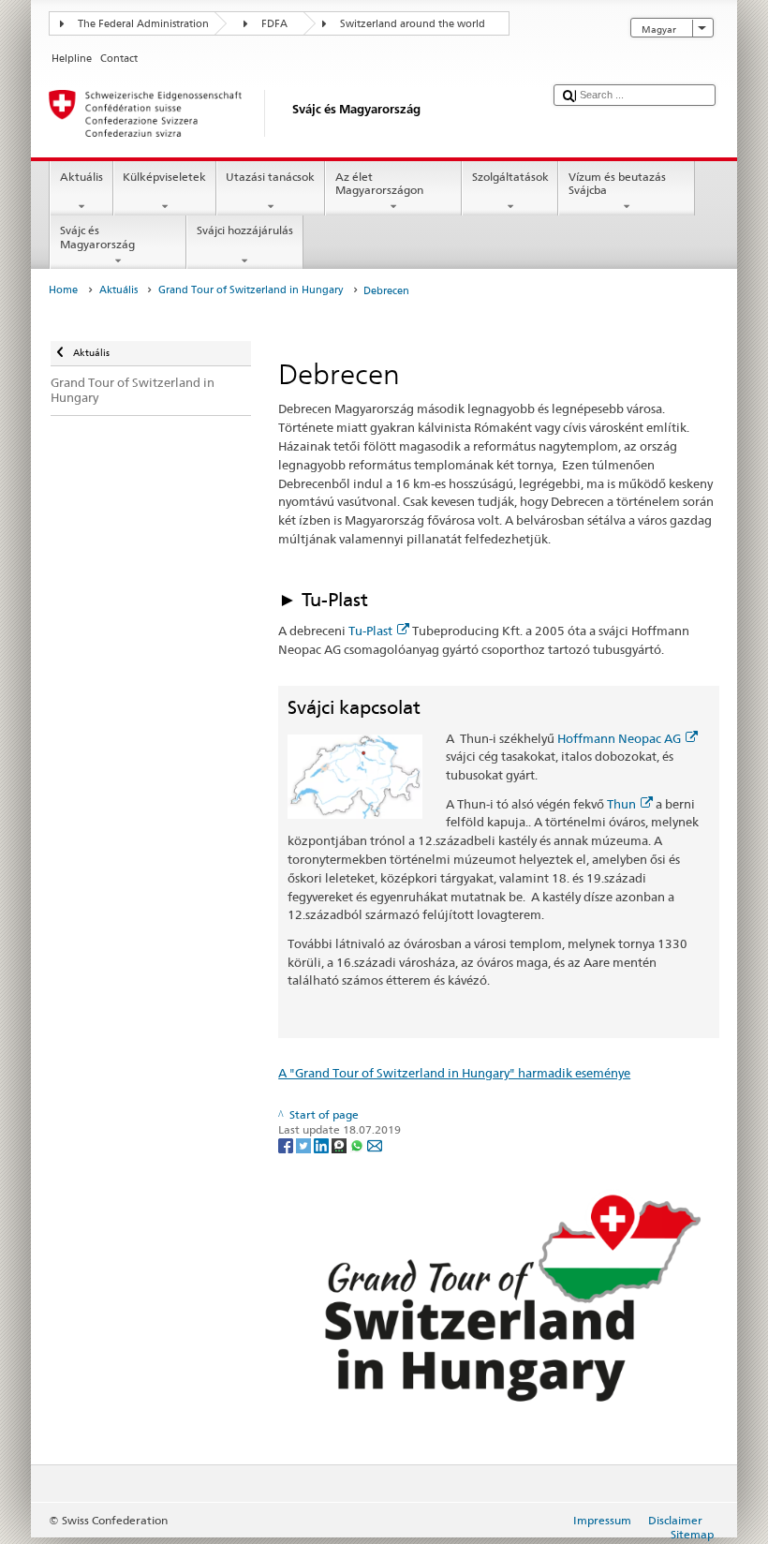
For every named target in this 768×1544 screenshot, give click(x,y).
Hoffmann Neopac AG (619, 738)
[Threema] (340, 1144)
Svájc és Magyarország (97, 236)
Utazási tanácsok (270, 177)
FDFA (274, 24)
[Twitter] (305, 1144)
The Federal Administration (143, 24)
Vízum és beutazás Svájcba (617, 183)
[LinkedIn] (323, 1144)
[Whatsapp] (358, 1144)
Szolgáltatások (510, 177)
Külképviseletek (164, 177)
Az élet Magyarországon (379, 183)
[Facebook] (287, 1144)
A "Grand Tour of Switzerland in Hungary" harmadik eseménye (454, 1072)
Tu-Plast (370, 630)
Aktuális (81, 177)
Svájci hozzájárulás (245, 230)
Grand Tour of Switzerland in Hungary (250, 290)
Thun (621, 803)
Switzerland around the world (412, 24)
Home (63, 290)
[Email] (374, 1144)
